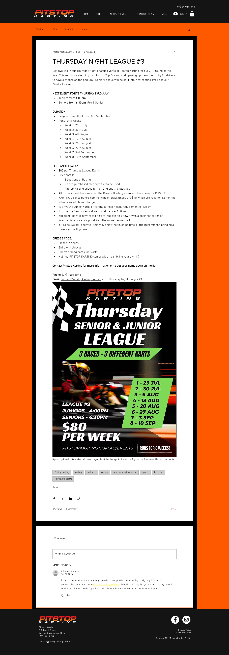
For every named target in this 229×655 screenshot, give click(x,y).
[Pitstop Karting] (175, 620)
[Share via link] (78, 498)
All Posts (41, 29)
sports (145, 472)
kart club (158, 472)
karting (78, 472)
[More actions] (175, 52)
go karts (92, 472)
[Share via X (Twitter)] (62, 498)
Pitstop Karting (62, 472)
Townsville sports (63, 478)
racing (104, 472)
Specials (69, 29)
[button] (192, 13)
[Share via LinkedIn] (70, 498)
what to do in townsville (124, 472)
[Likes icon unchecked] (63, 595)
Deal (55, 29)
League (85, 29)
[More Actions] (175, 573)
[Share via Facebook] (54, 498)
